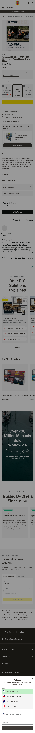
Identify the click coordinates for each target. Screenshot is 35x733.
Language (4, 719)
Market (3, 711)
